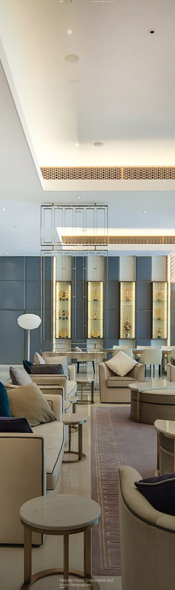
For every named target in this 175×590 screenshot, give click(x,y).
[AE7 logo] (61, 1)
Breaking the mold (105, 1)
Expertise (97, 1)
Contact (111, 1)
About (93, 1)
